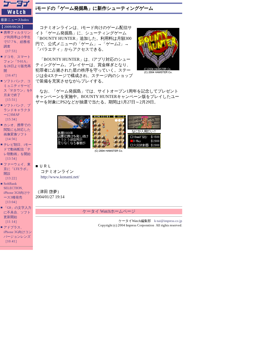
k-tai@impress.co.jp (168, 221)
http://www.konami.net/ (60, 177)
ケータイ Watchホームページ (109, 211)
